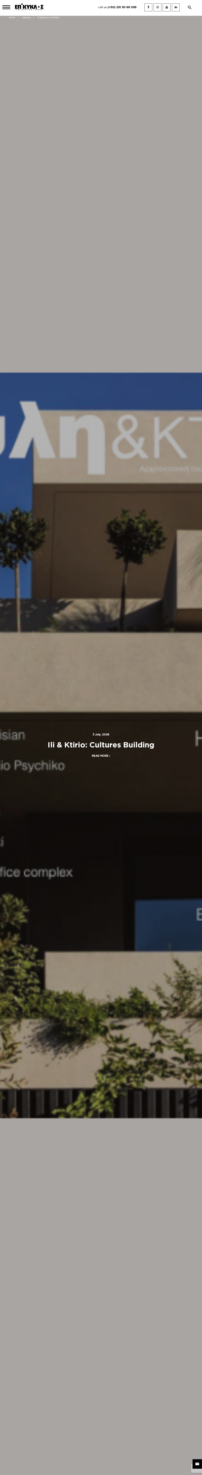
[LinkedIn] (176, 7)
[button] (190, 7)
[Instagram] (157, 7)
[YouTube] (167, 7)
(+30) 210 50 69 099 (122, 7)
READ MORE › (101, 756)
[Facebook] (148, 7)
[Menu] (6, 7)
